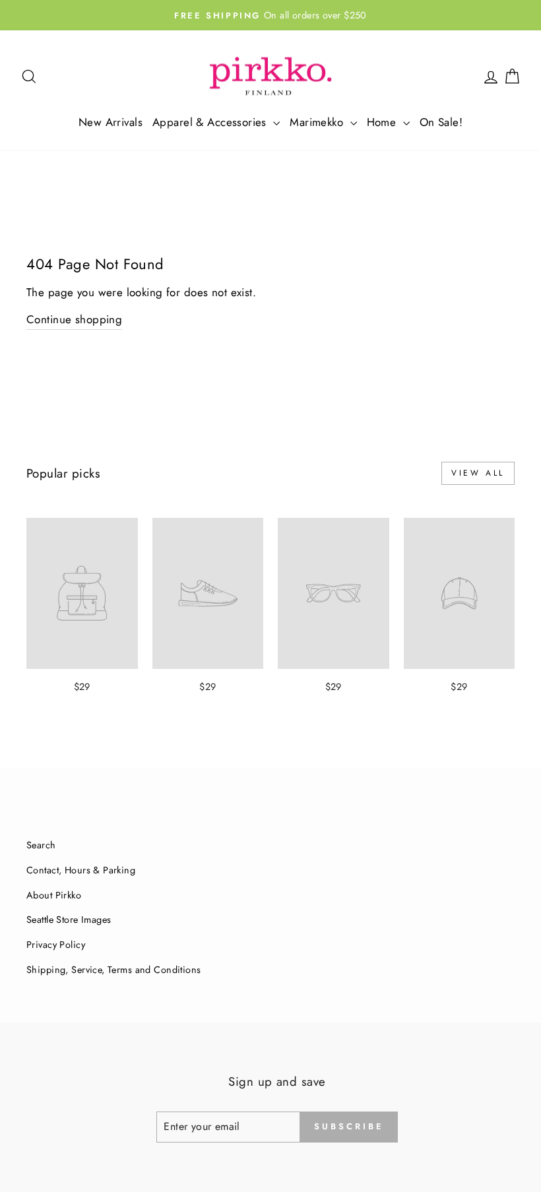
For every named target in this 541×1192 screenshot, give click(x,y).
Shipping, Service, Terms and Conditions (113, 969)
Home (383, 122)
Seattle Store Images (68, 919)
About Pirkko (53, 895)
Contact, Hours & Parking (80, 870)
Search (41, 845)
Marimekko (318, 122)
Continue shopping (74, 319)
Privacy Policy (55, 944)
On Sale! (441, 122)
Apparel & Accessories (211, 122)
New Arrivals (111, 122)
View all (478, 473)
